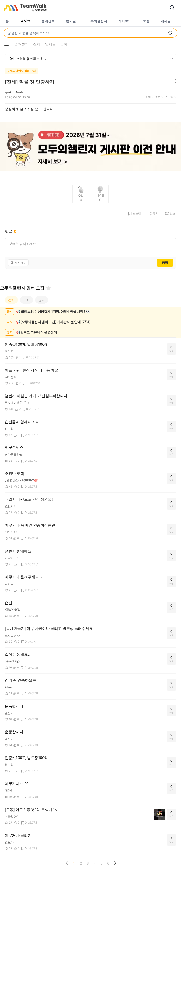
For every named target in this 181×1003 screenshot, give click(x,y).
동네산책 (48, 21)
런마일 (71, 21)
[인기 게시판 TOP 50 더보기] (171, 58)
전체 (11, 300)
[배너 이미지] (90, 147)
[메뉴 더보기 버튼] (6, 44)
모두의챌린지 (97, 21)
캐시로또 (125, 21)
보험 (146, 21)
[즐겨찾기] (48, 288)
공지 (42, 300)
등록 (165, 262)
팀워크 (25, 21)
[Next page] (115, 863)
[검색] (172, 7)
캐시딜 (166, 21)
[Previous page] (67, 863)
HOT (26, 300)
